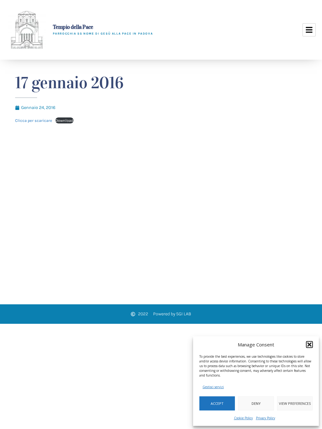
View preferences (295, 403)
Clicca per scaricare (33, 120)
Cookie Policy (243, 418)
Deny (256, 403)
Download (64, 120)
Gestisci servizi (213, 387)
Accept (217, 403)
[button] (309, 344)
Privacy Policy (265, 418)
